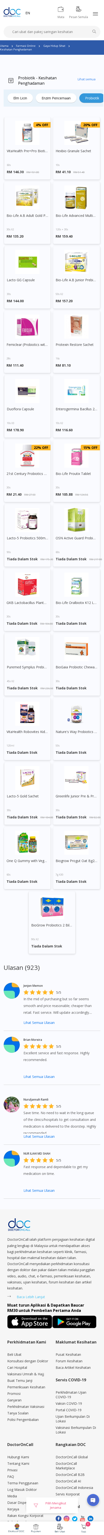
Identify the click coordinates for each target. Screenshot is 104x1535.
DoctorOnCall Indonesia (74, 1487)
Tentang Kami (18, 1463)
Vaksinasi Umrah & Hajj (25, 1374)
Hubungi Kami (18, 1457)
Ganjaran (14, 1400)
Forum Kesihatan (69, 1361)
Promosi (14, 1393)
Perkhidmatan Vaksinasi (25, 1406)
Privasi (12, 1470)
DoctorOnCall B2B (70, 1474)
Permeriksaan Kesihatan (26, 1387)
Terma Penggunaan (22, 1483)
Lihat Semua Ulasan (39, 1022)
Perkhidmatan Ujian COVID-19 (71, 1394)
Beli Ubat (60, 1531)
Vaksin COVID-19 (69, 1403)
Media (12, 1496)
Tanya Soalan (18, 1413)
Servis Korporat (68, 1494)
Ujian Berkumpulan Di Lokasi (73, 1418)
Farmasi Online (26, 46)
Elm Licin (20, 98)
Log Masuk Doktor (22, 1489)
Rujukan (36, 1531)
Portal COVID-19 (69, 1410)
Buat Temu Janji (19, 1380)
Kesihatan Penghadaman (16, 49)
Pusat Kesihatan (68, 1354)
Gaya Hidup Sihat (54, 46)
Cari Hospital (17, 1367)
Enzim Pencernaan (56, 98)
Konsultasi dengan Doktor (27, 1361)
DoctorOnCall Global (72, 1457)
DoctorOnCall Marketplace (66, 1465)
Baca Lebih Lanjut (31, 1297)
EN (27, 13)
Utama (4, 46)
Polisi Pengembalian (23, 1419)
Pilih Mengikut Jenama (55, 1505)
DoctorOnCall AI (68, 1481)
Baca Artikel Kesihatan (73, 1367)
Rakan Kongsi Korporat (25, 1515)
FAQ (10, 1476)
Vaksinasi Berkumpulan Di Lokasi (76, 1429)
